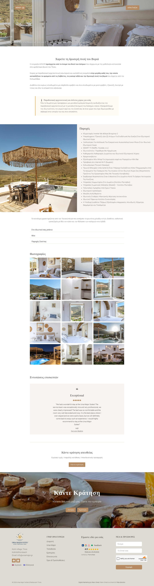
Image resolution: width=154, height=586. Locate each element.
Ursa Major (51, 545)
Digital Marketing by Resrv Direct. (89, 582)
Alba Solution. (121, 582)
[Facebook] (14, 560)
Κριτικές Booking (77, 431)
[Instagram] (18, 560)
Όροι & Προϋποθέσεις (56, 560)
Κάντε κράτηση (77, 464)
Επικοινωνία (52, 556)
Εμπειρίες (51, 553)
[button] (45, 268)
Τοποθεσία (51, 549)
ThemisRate (91, 555)
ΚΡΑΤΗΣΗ (132, 8)
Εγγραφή (129, 567)
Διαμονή (50, 541)
